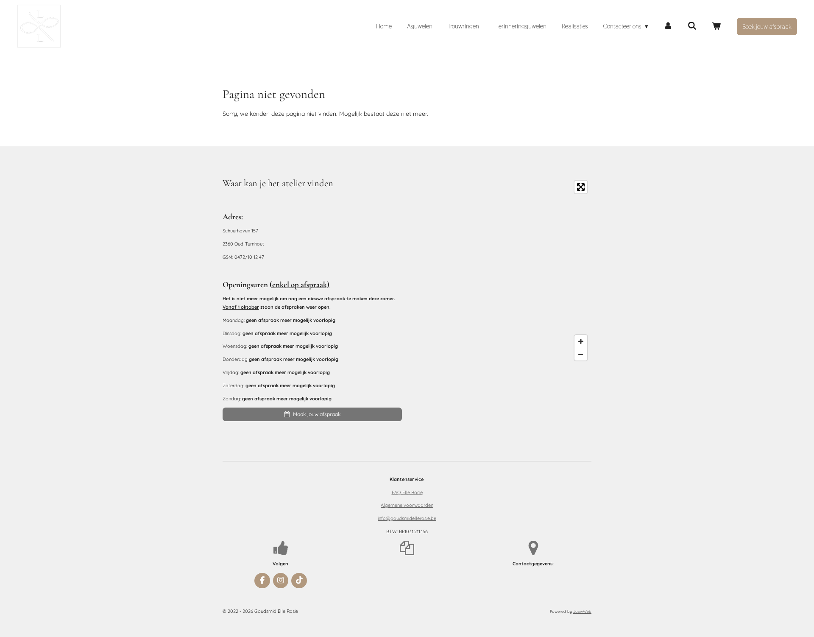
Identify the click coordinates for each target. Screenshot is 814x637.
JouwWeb (582, 611)
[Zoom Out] (580, 354)
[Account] (668, 26)
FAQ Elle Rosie (407, 492)
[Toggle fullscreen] (580, 187)
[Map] (501, 270)
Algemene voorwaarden (407, 505)
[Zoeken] (692, 26)
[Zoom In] (580, 341)
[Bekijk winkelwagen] (716, 26)
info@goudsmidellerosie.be (407, 518)
